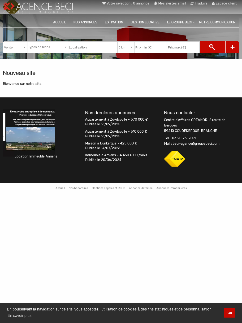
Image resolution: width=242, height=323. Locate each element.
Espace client (226, 3)
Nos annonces (85, 22)
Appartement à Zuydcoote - (116, 120)
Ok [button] (230, 313)
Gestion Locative (145, 22)
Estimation (114, 22)
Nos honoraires (78, 188)
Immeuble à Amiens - (116, 155)
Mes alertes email (171, 3)
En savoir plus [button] (19, 316)
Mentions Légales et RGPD (108, 188)
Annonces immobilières (171, 188)
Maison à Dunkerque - (111, 143)
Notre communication (217, 22)
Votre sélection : (128, 3)
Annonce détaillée (141, 188)
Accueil (59, 22)
